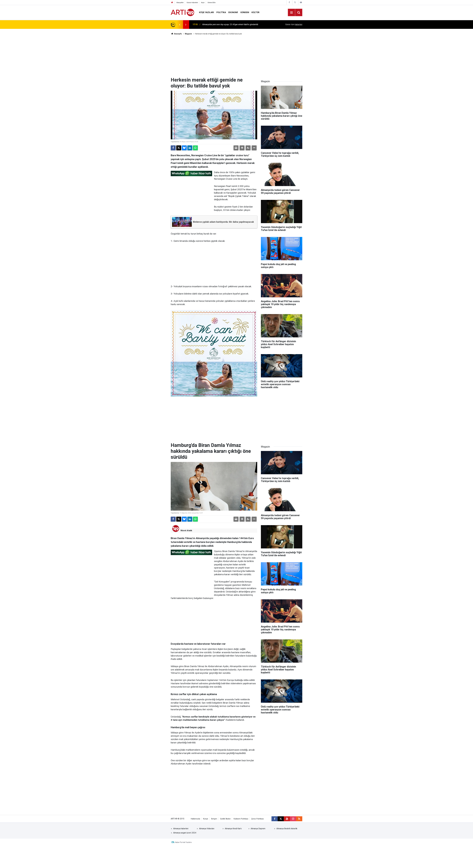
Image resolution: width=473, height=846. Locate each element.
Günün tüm (293, 24)
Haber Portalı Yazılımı (183, 842)
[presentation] (180, 24)
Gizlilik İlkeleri (225, 819)
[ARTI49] (182, 12)
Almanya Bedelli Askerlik (286, 828)
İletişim (214, 819)
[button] (242, 147)
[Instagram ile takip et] (293, 818)
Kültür (255, 12)
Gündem (244, 12)
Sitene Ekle (211, 2)
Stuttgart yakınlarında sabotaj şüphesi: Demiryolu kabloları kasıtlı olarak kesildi (233, 24)
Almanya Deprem (258, 828)
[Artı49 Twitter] (295, 2)
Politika (221, 12)
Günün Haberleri (192, 2)
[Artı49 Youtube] (301, 2)
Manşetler (180, 2)
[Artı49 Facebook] (289, 2)
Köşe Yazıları (206, 12)
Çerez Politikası (257, 819)
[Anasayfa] (172, 2)
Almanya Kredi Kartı (233, 828)
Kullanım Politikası (241, 819)
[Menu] (291, 12)
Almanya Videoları (206, 828)
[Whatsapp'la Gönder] (195, 147)
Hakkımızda (195, 819)
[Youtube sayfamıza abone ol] (287, 818)
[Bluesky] (184, 147)
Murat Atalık (186, 530)
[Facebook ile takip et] (274, 818)
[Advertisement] (236, 56)
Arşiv (202, 2)
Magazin (188, 34)
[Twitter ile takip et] (281, 818)
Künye (205, 819)
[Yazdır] (236, 147)
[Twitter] (178, 147)
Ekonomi (233, 12)
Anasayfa (178, 34)
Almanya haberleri (180, 828)
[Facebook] (173, 147)
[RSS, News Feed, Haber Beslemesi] (299, 818)
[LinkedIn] (189, 147)
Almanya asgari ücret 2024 (184, 833)
